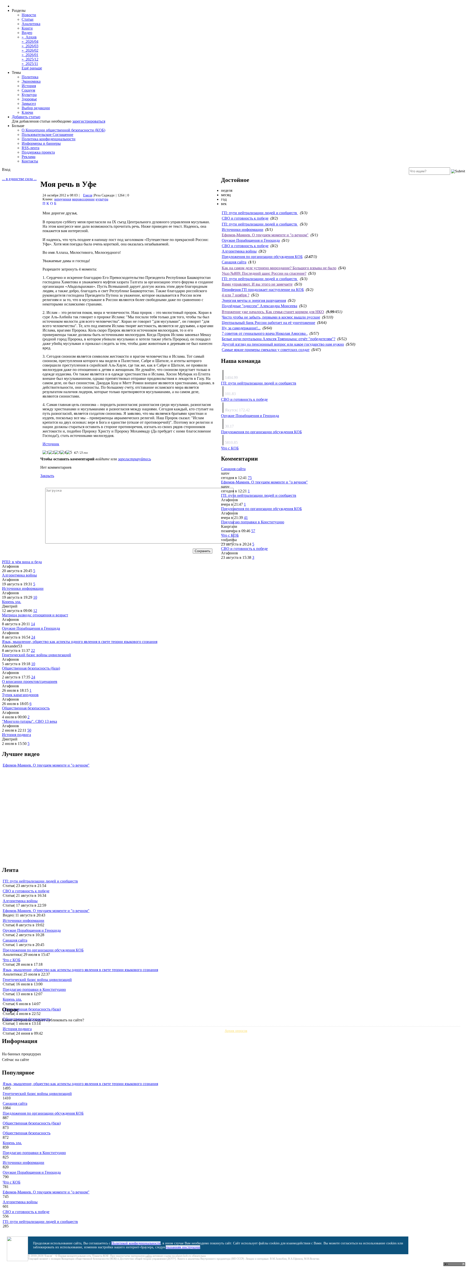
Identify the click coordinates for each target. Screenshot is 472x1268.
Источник (51, 444)
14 (33, 624)
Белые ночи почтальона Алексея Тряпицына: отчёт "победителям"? (278, 339)
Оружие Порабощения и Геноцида (251, 240)
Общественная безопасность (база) (31, 668)
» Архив (29, 37)
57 (253, 531)
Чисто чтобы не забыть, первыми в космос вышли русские (271, 317)
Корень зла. (11, 602)
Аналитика (31, 24)
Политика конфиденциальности (48, 139)
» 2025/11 (30, 64)
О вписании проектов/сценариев (29, 681)
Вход (6, 169)
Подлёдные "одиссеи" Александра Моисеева (259, 306)
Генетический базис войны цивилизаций (36, 655)
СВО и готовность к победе (245, 218)
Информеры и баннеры (41, 143)
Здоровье (29, 99)
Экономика (31, 81)
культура (102, 199)
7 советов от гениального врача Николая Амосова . (265, 333)
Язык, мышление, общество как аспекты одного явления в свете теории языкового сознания (79, 642)
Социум (28, 90)
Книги (27, 28)
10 (35, 597)
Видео (27, 33)
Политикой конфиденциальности (136, 1243)
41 (246, 517)
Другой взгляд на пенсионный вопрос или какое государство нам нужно (283, 344)
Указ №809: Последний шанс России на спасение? (264, 273)
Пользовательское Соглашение (47, 134)
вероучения (62, 199)
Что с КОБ (230, 448)
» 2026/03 (30, 46)
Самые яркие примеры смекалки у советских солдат (266, 350)
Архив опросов (236, 1031)
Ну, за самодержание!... (241, 328)
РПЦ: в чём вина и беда (22, 562)
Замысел (29, 103)
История (29, 86)
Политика (30, 77)
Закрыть (47, 476)
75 (250, 478)
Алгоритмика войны (239, 251)
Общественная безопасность (26, 708)
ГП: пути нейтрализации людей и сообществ (260, 213)
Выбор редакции (36, 108)
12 (35, 611)
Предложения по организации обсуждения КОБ (262, 257)
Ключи (27, 112)
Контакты (30, 161)
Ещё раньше (32, 68)
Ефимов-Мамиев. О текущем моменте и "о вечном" (265, 235)
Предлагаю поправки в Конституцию (252, 522)
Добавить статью (26, 117)
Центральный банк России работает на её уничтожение (268, 323)
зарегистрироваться (88, 121)
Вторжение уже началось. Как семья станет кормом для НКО (273, 312)
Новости (29, 15)
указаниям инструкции (183, 1247)
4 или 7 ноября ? (235, 295)
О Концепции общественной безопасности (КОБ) (63, 130)
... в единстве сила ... (19, 179)
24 (33, 637)
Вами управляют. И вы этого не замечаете (257, 284)
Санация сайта (234, 262)
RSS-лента (30, 148)
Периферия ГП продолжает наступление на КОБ (263, 290)
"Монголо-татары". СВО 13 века (29, 721)
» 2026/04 (30, 41)
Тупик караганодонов (20, 695)
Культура (29, 95)
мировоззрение (83, 199)
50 (29, 730)
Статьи (27, 19)
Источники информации (242, 229)
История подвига (16, 735)
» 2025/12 (30, 59)
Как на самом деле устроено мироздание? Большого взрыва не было (279, 268)
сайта (148, 1255)
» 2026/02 (30, 50)
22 (33, 650)
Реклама (28, 157)
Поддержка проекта (38, 152)
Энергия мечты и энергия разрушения (254, 300)
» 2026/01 (30, 55)
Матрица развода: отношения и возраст (35, 615)
